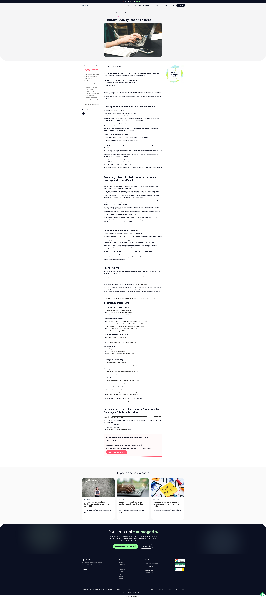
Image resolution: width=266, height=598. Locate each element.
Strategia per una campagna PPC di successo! (118, 331)
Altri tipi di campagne (89, 95)
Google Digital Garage (141, 284)
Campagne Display (89, 89)
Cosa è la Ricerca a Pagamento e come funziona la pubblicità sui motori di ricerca (127, 321)
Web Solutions (122, 564)
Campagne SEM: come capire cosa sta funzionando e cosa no (122, 394)
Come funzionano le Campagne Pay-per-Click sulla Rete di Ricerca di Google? (126, 324)
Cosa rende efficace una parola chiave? (116, 337)
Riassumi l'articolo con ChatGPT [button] (115, 66)
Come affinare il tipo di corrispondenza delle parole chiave (121, 342)
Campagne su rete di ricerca (91, 85)
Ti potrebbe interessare (89, 80)
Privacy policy (161, 589)
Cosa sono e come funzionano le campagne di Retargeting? (121, 365)
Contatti (121, 578)
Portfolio (167, 5)
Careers (121, 576)
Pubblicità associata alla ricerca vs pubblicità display (119, 315)
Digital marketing (147, 5)
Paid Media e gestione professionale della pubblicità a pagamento (129, 416)
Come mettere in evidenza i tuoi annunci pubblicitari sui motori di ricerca (125, 326)
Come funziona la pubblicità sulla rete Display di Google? (121, 353)
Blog (173, 5)
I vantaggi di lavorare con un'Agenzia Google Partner (93, 100)
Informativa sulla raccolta (133, 596)
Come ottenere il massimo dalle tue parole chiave (119, 340)
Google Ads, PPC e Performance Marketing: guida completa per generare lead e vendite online (130, 298)
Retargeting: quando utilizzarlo (91, 76)
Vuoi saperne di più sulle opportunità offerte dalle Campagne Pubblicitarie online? (92, 104)
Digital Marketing (123, 566)
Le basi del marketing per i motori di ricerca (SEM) (119, 310)
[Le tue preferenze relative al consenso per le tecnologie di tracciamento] (263, 595)
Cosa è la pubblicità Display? (113, 349)
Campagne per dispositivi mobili (92, 93)
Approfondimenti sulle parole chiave (93, 87)
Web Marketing (113, 12)
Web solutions (136, 5)
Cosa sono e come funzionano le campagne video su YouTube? (122, 380)
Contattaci (180, 5)
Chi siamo (128, 5)
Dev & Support (158, 5)
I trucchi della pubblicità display (114, 356)
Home (105, 12)
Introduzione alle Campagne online (92, 83)
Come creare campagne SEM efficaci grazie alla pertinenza (121, 328)
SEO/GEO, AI (87, 517)
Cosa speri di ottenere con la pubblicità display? (91, 70)
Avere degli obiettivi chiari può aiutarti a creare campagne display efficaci (92, 73)
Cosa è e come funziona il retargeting (116, 362)
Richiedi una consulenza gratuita (124, 546)
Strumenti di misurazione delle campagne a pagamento (120, 389)
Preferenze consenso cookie (172, 589)
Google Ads (122, 16)
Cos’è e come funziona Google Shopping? (117, 383)
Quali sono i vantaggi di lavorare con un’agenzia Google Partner (123, 401)
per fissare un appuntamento (117, 429)
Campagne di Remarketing (90, 91)
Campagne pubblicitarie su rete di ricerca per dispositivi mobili (122, 371)
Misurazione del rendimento (91, 97)
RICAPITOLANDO (88, 78)
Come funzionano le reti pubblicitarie (116, 351)
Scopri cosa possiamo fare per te (116, 452)
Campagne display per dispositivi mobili (116, 374)
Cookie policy (153, 589)
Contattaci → (139, 1)
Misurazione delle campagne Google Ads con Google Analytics (122, 392)
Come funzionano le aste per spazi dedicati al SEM (119, 312)
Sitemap (182, 589)
